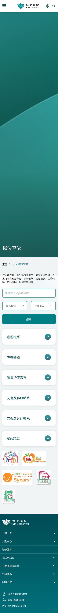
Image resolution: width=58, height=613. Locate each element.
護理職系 (13, 337)
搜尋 (29, 319)
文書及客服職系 (18, 398)
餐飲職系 (13, 438)
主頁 (4, 264)
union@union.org (17, 605)
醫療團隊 (7, 549)
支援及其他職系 (18, 418)
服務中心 (7, 541)
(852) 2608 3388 (16, 599)
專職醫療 (13, 357)
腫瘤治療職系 (16, 377)
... (13, 264)
